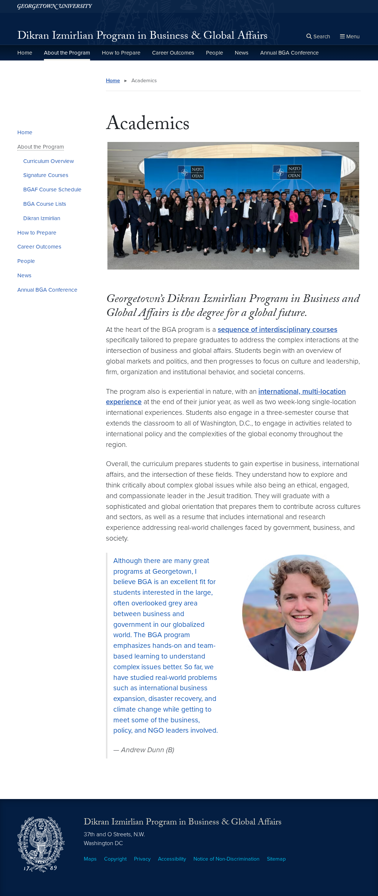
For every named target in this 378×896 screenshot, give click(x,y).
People (214, 52)
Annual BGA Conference (289, 52)
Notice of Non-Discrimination (226, 859)
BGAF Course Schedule (52, 189)
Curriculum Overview (48, 161)
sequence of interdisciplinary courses (277, 329)
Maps (90, 859)
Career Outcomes (173, 52)
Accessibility (172, 859)
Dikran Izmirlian (41, 218)
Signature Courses (45, 175)
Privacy (142, 859)
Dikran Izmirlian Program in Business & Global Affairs (142, 37)
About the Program (67, 52)
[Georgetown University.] (54, 6)
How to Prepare (121, 52)
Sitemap (276, 859)
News (241, 52)
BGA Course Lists (44, 204)
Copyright (115, 859)
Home (24, 52)
